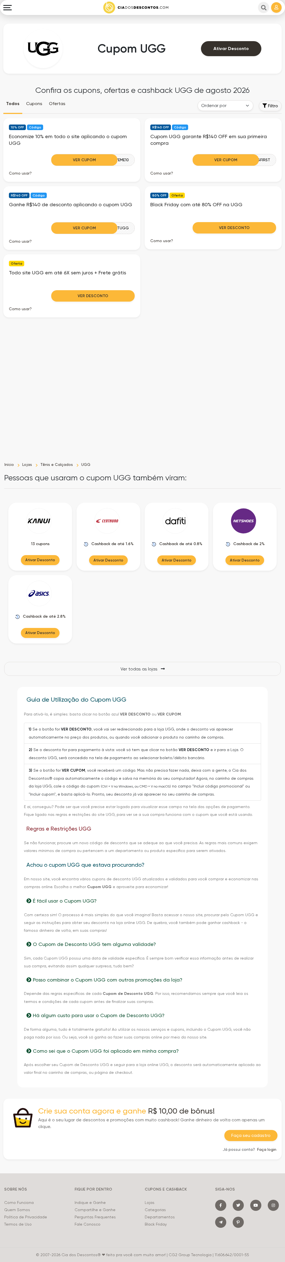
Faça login (266, 1149)
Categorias (155, 1210)
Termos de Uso (18, 1224)
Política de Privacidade (25, 1217)
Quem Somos (17, 1210)
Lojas (149, 1202)
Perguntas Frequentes (95, 1217)
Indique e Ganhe (90, 1202)
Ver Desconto (234, 227)
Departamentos (160, 1217)
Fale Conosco (87, 1224)
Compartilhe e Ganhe (95, 1210)
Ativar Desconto (231, 48)
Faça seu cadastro (251, 1135)
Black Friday (156, 1224)
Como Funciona (19, 1202)
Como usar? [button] (20, 173)
